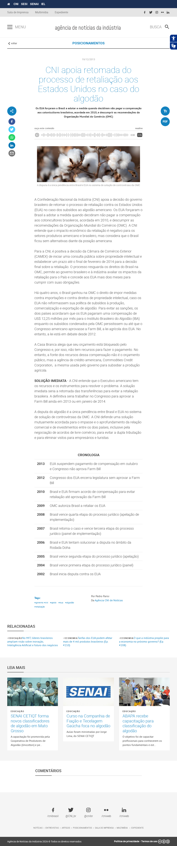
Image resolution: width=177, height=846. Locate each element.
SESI (24, 4)
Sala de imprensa (104, 827)
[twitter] (150, 12)
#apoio (53, 602)
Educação (15, 638)
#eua (60, 602)
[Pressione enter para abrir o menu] (9, 27)
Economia (71, 638)
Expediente (61, 12)
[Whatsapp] (11, 137)
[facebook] (144, 12)
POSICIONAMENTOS (88, 43)
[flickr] (162, 12)
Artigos (66, 827)
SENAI (34, 4)
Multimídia (41, 12)
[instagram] (157, 12)
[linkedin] (168, 12)
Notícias (38, 827)
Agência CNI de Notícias (109, 600)
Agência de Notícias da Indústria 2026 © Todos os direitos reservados (44, 841)
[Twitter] (11, 129)
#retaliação (39, 606)
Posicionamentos (82, 827)
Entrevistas (52, 827)
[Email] (11, 153)
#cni (46, 602)
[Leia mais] (32, 692)
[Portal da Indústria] (8, 4)
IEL (43, 4)
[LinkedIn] (11, 145)
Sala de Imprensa (18, 12)
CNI (15, 4)
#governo (38, 602)
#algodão (69, 602)
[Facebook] (11, 121)
